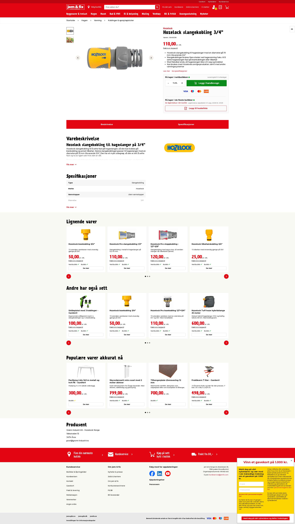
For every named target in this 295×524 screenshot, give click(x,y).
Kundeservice (224, 1)
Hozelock (167, 28)
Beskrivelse (107, 124)
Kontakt (69, 481)
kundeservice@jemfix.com (218, 475)
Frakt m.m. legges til (170, 48)
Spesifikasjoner (186, 124)
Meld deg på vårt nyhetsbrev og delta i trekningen (265, 518)
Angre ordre (71, 504)
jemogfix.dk (82, 516)
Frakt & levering (73, 490)
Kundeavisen (71, 477)
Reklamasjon (71, 495)
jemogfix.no (70, 516)
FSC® (110, 490)
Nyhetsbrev (212, 1)
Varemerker (71, 500)
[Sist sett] (292, 29)
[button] (145, 276)
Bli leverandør (113, 495)
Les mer (166, 71)
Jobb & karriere (192, 7)
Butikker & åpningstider (76, 472)
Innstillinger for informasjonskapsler (80, 520)
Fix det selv (167, 7)
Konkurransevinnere (116, 486)
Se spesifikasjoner (179, 71)
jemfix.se (93, 516)
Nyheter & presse (115, 472)
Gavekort (202, 1)
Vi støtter (205, 7)
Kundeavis (178, 7)
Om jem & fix (113, 481)
